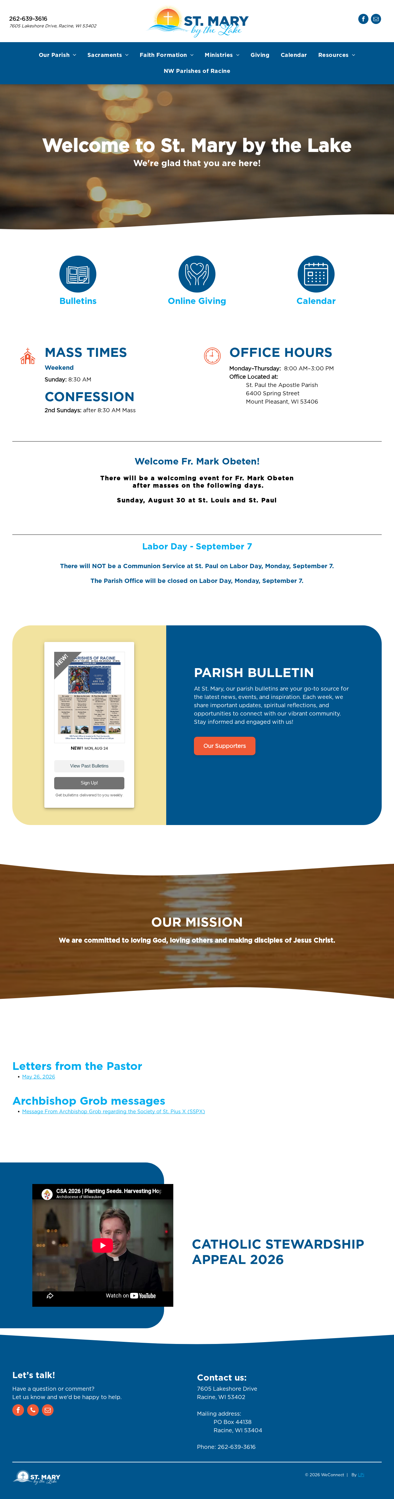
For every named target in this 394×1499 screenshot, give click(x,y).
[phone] (33, 1410)
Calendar (316, 301)
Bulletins (78, 301)
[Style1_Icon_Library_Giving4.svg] (197, 290)
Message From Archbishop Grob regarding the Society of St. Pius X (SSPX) (113, 1111)
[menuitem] (57, 55)
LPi (361, 1475)
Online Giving (197, 301)
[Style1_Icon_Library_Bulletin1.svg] (78, 290)
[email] (376, 20)
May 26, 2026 (38, 1077)
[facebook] (363, 20)
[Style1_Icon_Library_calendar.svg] (316, 290)
